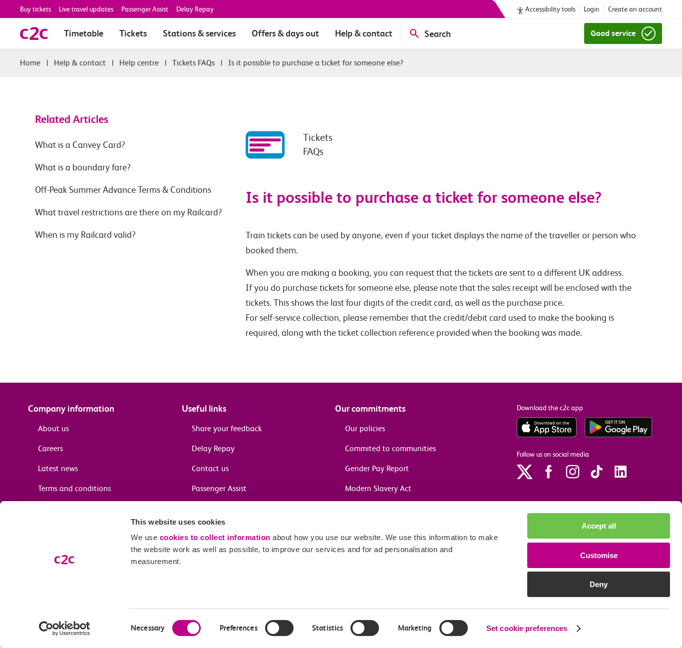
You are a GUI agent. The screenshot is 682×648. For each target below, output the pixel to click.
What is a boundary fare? (83, 167)
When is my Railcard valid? (85, 235)
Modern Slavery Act (378, 488)
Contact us (210, 468)
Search (437, 33)
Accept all (599, 526)
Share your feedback (227, 428)
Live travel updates (86, 9)
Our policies (365, 428)
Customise (599, 555)
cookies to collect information (215, 537)
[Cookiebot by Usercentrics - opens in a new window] (64, 628)
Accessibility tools (550, 9)
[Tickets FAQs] (274, 145)
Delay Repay (195, 9)
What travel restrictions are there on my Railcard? (128, 212)
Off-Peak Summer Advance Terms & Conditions (123, 190)
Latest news (58, 468)
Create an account (635, 9)
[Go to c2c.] (30, 62)
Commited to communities (390, 448)
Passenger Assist (144, 9)
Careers (50, 448)
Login (592, 9)
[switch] (279, 628)
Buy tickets (35, 9)
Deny (599, 584)
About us (53, 428)
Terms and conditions (74, 488)
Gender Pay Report (377, 468)
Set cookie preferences (526, 628)
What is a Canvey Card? (80, 145)
